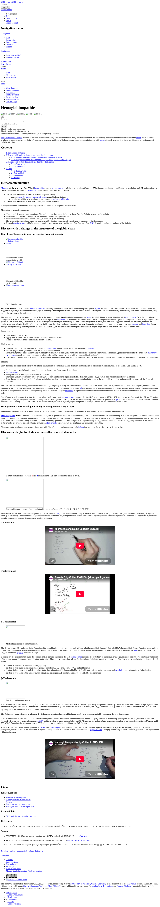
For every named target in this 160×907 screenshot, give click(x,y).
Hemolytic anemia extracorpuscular (20, 806)
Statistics (11, 901)
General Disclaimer (124, 886)
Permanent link (12, 97)
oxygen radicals (96, 730)
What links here (12, 88)
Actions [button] (4, 66)
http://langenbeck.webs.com (78, 840)
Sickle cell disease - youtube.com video (21, 816)
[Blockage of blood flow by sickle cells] (15, 264)
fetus (136, 650)
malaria (102, 140)
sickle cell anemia (40, 197)
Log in (4, 7)
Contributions (11, 18)
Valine (89, 317)
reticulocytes (51, 348)
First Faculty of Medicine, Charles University (88, 884)
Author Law (97, 886)
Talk (8, 16)
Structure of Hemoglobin (16, 797)
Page (3, 64)
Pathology (10, 866)
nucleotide (61, 319)
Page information (13, 99)
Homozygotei (51, 423)
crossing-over (18, 223)
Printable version (12, 57)
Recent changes (12, 42)
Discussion (9, 64)
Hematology (11, 864)
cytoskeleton (120, 670)
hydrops (20, 653)
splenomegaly (55, 727)
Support (9, 47)
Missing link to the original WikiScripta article (24, 871)
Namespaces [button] (6, 62)
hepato (42, 727)
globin (138, 138)
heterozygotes (57, 188)
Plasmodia (69, 391)
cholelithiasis (90, 348)
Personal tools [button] (6, 10)
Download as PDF (13, 55)
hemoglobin (39, 188)
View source (11, 75)
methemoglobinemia (61, 199)
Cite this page (11, 101)
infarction (146, 324)
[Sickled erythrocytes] (15, 285)
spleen (97, 308)
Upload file (10, 92)
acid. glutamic (130, 317)
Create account (12, 23)
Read (8, 73)
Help (8, 38)
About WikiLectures (15, 895)
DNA (92, 223)
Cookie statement (14, 904)
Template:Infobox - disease (11, 138)
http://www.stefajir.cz (84, 836)
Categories (5, 855)
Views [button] (3, 68)
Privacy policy (11, 892)
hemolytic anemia (24, 197)
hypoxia (135, 324)
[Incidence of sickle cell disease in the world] (15, 243)
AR (57, 513)
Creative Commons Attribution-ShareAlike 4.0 (41, 886)
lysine (118, 399)
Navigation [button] (5, 33)
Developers (12, 899)
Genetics (9, 860)
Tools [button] (3, 81)
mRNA (41, 721)
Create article (11, 40)
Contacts (9, 44)
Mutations (5, 188)
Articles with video (13, 869)
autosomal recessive (37, 308)
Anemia (9, 802)
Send (4, 126)
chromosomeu (76, 657)
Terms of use (108, 886)
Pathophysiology (12, 862)
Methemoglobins (8, 416)
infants (81, 427)
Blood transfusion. (13, 372)
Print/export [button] (5, 51)
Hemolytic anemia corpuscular (18, 804)
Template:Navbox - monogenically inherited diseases (22, 851)
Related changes (12, 90)
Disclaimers (12, 897)
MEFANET (131, 884)
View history (11, 77)
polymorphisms (68, 397)
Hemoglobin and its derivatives (18, 800)
